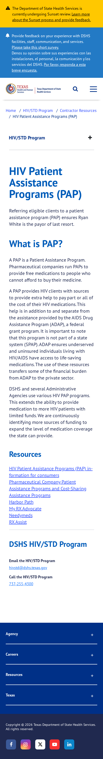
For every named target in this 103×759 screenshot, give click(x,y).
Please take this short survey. (35, 47)
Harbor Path (21, 502)
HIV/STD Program (38, 110)
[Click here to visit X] (40, 744)
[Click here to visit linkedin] (69, 744)
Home (11, 110)
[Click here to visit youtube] (54, 744)
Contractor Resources (78, 110)
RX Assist (18, 522)
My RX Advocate (25, 508)
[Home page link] (33, 89)
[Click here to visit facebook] (11, 744)
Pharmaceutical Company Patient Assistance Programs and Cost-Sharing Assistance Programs (47, 488)
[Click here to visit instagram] (25, 744)
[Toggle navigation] (91, 89)
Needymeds (21, 515)
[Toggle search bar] (73, 89)
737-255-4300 (21, 583)
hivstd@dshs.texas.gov (28, 567)
